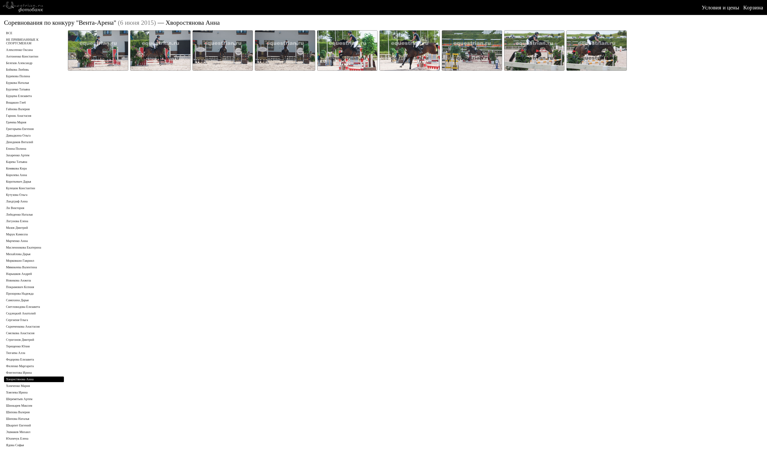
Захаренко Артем (17, 155)
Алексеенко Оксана (19, 50)
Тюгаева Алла (15, 353)
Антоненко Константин (22, 56)
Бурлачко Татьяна (18, 89)
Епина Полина (16, 148)
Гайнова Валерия (18, 109)
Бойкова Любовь (17, 69)
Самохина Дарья (17, 300)
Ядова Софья (15, 445)
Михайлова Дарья (18, 254)
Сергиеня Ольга (17, 320)
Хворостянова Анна (20, 379)
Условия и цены (720, 7)
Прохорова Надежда (20, 293)
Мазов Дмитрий (17, 227)
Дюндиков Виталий (19, 142)
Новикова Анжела (18, 280)
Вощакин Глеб (16, 102)
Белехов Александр (19, 63)
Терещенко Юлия (18, 346)
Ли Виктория (15, 208)
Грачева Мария (16, 122)
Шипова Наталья (17, 418)
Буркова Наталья (17, 82)
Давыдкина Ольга (18, 135)
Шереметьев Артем (19, 399)
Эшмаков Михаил (18, 432)
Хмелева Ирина (17, 392)
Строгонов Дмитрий (20, 339)
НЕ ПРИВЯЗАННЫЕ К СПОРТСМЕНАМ (22, 41)
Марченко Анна (17, 241)
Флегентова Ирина (19, 372)
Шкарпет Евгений (18, 425)
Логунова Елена (17, 221)
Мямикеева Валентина (21, 267)
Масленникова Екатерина (23, 247)
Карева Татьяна (16, 162)
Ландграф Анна (17, 201)
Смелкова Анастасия (20, 333)
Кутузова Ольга (16, 194)
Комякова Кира (16, 168)
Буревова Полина (18, 76)
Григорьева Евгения (20, 129)
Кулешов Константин (20, 188)
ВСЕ (9, 33)
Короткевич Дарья (18, 181)
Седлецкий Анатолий (21, 313)
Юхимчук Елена (17, 438)
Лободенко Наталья (19, 214)
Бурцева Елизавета (19, 96)
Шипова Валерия (18, 412)
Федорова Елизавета (20, 359)
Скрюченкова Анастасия (23, 326)
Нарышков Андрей (19, 274)
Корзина (753, 7)
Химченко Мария (18, 386)
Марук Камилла (17, 234)
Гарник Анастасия (18, 115)
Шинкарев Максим (19, 405)
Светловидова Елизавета (23, 306)
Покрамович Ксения (20, 287)
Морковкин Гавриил (20, 260)
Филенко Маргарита (20, 366)
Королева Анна (16, 175)
